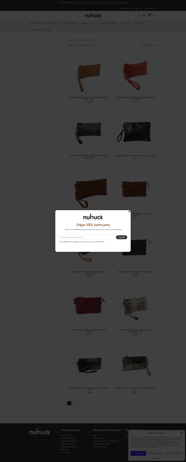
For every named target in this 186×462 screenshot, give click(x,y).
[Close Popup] (129, 211)
